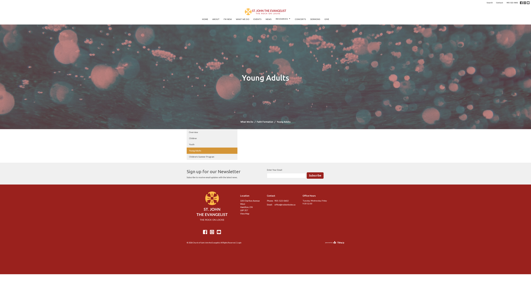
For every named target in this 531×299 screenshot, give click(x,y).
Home (205, 19)
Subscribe (315, 175)
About (215, 19)
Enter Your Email (274, 170)
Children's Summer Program (201, 156)
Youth (191, 144)
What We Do (242, 19)
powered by (333, 245)
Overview (193, 132)
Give (326, 19)
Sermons (315, 19)
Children (193, 138)
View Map (244, 213)
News (269, 19)
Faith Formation (265, 122)
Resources (282, 19)
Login (239, 243)
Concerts (300, 19)
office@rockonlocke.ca (284, 204)
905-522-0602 (512, 3)
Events (257, 19)
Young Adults (195, 150)
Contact (499, 3)
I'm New (228, 19)
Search (490, 3)
